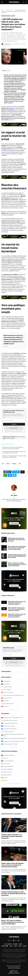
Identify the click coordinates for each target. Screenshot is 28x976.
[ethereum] (4, 608)
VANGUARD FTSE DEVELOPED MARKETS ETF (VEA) (13, 735)
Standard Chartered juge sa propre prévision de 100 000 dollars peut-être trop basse (17, 556)
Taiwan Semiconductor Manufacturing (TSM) (13, 695)
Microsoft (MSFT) (7, 689)
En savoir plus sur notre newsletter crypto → (14, 430)
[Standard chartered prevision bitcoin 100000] (4, 556)
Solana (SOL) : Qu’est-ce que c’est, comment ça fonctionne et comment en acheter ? (17, 603)
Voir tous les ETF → (14, 747)
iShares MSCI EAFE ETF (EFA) (9, 728)
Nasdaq (3, 199)
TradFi (13, 15)
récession (4, 165)
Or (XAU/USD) (6, 763)
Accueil (2, 10)
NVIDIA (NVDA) (6, 681)
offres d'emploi (18, 289)
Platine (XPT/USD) (7, 772)
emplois (11, 108)
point (21, 204)
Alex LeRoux (14, 495)
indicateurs (4, 152)
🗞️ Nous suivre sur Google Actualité (14, 965)
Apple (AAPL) (6, 684)
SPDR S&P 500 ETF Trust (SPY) (10, 720)
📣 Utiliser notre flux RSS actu (14, 967)
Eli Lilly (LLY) (6, 706)
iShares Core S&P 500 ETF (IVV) (10, 723)
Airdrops (4, 945)
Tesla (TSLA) (6, 700)
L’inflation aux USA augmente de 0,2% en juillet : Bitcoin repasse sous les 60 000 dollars (14, 456)
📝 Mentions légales (14, 971)
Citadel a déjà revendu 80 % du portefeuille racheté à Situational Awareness (16, 540)
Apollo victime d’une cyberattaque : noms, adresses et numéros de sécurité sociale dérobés (17, 548)
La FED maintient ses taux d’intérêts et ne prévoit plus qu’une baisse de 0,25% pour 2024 (13, 452)
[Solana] (4, 602)
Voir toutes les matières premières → (14, 783)
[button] (2, 2)
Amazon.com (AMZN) (8, 692)
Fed (3, 463)
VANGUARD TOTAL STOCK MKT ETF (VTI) (12, 717)
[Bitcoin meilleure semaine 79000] (4, 564)
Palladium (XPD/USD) (8, 769)
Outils (20, 945)
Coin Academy (14, 2)
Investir (11, 945)
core (13, 264)
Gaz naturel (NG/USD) (8, 766)
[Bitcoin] (4, 615)
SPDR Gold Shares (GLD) (8, 731)
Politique (14, 463)
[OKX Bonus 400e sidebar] (14, 518)
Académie (9, 944)
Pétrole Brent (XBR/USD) (8, 755)
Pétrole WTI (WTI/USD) (8, 760)
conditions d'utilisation (13, 427)
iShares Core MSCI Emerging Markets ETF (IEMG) (14, 738)
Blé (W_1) (5, 780)
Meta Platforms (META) (8, 703)
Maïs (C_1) (5, 758)
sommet (3, 286)
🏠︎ (5, 944)
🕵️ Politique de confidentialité (14, 973)
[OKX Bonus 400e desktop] (14, 124)
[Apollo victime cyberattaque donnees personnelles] (4, 548)
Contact (24, 945)
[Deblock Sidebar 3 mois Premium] (14, 798)
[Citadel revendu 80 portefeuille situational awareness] (4, 539)
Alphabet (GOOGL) (7, 686)
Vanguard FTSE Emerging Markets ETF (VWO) (13, 741)
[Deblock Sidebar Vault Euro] (14, 580)
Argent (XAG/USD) (7, 774)
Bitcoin (3, 211)
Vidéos (15, 945)
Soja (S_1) (5, 777)
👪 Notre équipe (14, 970)
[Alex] (14, 487)
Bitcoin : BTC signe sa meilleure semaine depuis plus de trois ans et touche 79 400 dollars (17, 564)
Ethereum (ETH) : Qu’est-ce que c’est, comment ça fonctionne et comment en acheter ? (16, 609)
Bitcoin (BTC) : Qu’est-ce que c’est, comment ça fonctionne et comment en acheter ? (17, 615)
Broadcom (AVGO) (7, 698)
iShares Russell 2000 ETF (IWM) (10, 744)
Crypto (20, 944)
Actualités (15, 944)
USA (20, 463)
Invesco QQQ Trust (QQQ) (9, 726)
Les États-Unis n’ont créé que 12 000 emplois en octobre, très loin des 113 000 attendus (12, 448)
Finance (8, 463)
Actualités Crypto (9, 10)
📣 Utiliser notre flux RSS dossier (14, 968)
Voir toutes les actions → (14, 709)
